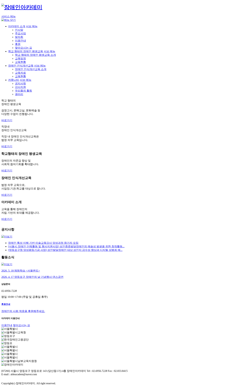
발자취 (19, 37)
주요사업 (20, 33)
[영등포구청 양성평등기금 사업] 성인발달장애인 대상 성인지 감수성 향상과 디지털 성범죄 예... (65, 250)
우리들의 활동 (23, 90)
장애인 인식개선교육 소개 (30, 69)
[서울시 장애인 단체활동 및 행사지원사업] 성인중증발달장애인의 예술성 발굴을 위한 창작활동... (66, 246)
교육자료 (20, 72)
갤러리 (19, 94)
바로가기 (6, 120)
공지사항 (20, 83)
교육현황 (20, 62)
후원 (17, 44)
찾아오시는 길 (23, 47)
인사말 (19, 29)
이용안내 (20, 40)
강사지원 (20, 87)
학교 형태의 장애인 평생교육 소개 (35, 54)
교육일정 (20, 58)
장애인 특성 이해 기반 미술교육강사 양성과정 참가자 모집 (43, 242)
